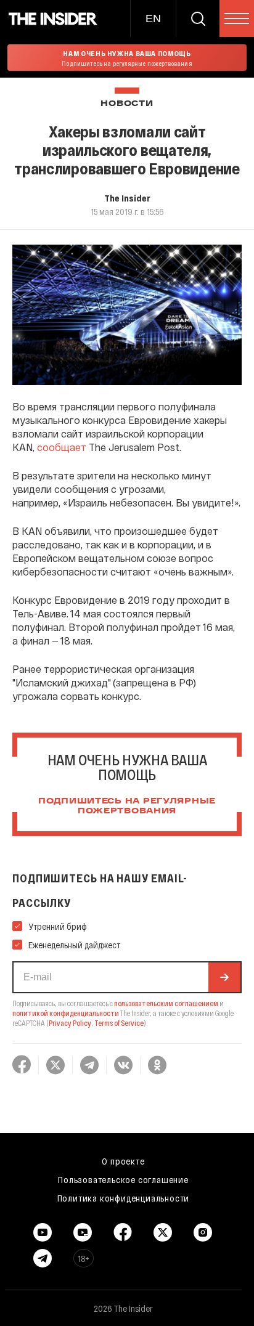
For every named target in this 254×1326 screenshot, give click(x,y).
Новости (126, 103)
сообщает (61, 447)
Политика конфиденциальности (123, 1197)
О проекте (123, 1160)
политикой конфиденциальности (65, 1013)
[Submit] (224, 977)
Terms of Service (119, 1023)
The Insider (127, 197)
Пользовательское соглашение (123, 1179)
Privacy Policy (70, 1023)
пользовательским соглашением (166, 1003)
